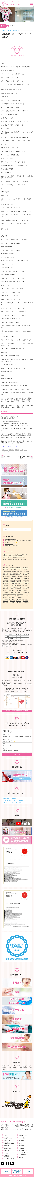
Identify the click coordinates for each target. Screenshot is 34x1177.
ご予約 (28, 1171)
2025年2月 (12, 575)
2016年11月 (13, 597)
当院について (8, 1140)
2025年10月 (13, 571)
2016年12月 (6, 597)
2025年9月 (20, 571)
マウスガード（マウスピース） (19, 554)
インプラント (6, 554)
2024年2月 (12, 580)
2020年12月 (19, 585)
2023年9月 (20, 581)
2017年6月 (25, 595)
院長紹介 (11, 450)
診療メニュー (23, 1135)
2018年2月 (25, 592)
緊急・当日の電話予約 (18, 1171)
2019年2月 (12, 588)
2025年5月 (18, 573)
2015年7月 (19, 599)
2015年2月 (25, 601)
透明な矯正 (17, 559)
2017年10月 (20, 594)
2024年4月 (25, 578)
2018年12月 (19, 588)
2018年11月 (26, 588)
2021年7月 (5, 585)
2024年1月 (18, 580)
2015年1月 (5, 602)
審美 (11, 557)
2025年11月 (6, 571)
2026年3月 (5, 569)
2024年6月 (12, 578)
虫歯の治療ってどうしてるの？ (13, 545)
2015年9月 (13, 599)
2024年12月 (26, 575)
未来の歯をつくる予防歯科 (9, 798)
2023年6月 (12, 583)
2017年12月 (6, 594)
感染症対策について (9, 1143)
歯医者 (17, 450)
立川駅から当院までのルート (10, 800)
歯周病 (4, 559)
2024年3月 (5, 580)
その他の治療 (23, 1154)
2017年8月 (12, 595)
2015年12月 (6, 599)
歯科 (21, 450)
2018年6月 (5, 592)
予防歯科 (5, 555)
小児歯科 (16, 557)
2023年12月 (26, 580)
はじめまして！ (9, 544)
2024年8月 (26, 576)
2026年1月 (18, 569)
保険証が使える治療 (19, 555)
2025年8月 (26, 571)
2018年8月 (19, 590)
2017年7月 (18, 595)
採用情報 (6, 1156)
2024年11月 (6, 576)
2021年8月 (25, 583)
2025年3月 (5, 575)
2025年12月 (26, 569)
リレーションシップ (9, 1158)
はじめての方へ (8, 1138)
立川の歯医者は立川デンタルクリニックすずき (11, 4)
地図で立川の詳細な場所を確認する (17, 710)
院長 (9, 451)
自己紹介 (4, 451)
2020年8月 (26, 585)
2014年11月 (20, 602)
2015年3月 (18, 601)
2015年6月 (26, 599)
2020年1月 (18, 587)
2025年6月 (12, 573)
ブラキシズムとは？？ (10, 539)
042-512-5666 (13, 1129)
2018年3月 (18, 592)
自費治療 (10, 559)
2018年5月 (12, 592)
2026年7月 (5, 568)
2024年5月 (18, 578)
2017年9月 (5, 595)
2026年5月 (18, 568)
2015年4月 (12, 601)
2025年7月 (5, 573)
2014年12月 (13, 602)
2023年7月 (5, 583)
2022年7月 (18, 583)
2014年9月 (26, 602)
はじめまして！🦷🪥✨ (11, 542)
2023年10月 (13, 581)
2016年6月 (20, 597)
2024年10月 (13, 576)
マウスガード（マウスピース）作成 (12, 802)
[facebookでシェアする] (7, 1163)
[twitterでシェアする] (2, 1163)
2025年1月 (18, 575)
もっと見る (17, 754)
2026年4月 (25, 568)
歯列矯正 (22, 557)
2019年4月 (25, 587)
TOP (4, 25)
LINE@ (6, 1171)
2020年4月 (5, 587)
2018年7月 (26, 590)
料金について (8, 1148)
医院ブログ (5, 450)
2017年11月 (13, 594)
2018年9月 (13, 590)
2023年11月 (6, 581)
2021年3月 (12, 585)
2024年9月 (20, 576)
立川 (25, 450)
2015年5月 (5, 601)
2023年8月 (26, 581)
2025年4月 (25, 573)
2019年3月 (5, 588)
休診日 (11, 555)
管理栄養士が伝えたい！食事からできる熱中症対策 (18, 540)
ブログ (6, 1153)
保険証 (21, 1157)
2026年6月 (12, 568)
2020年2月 (12, 587)
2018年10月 (6, 590)
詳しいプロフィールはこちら (9, 446)
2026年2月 (12, 569)
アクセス (6, 1151)
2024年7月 (5, 578)
